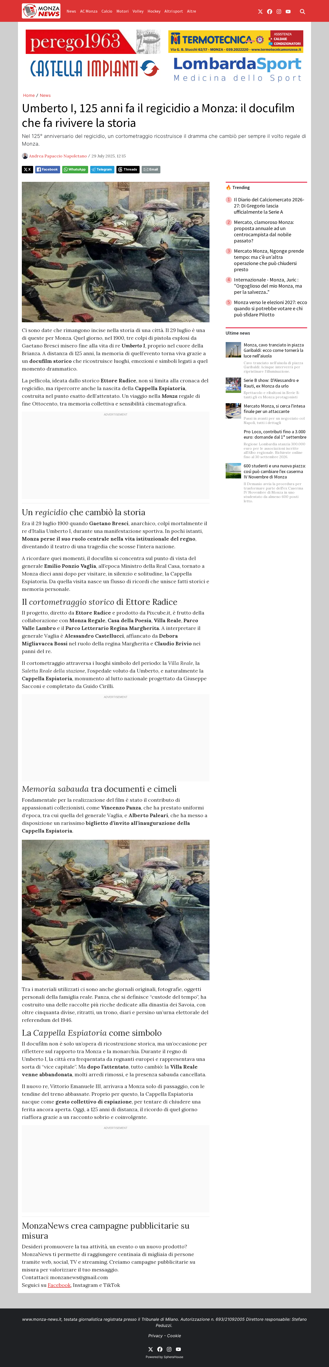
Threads (130, 169)
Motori (122, 11)
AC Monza (88, 11)
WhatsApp (77, 169)
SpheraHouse (173, 1357)
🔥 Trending (238, 187)
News (71, 11)
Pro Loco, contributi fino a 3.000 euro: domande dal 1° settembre (275, 434)
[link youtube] (288, 11)
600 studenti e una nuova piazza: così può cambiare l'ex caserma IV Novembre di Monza (275, 471)
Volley (138, 11)
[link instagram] (279, 11)
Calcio (107, 11)
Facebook (50, 169)
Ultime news (238, 333)
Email (153, 169)
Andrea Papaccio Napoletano (58, 155)
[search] (302, 11)
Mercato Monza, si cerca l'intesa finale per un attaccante (274, 408)
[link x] (260, 11)
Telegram (104, 169)
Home (29, 95)
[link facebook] (269, 11)
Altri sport (173, 11)
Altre (191, 11)
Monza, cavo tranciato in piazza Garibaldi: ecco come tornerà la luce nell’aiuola (274, 350)
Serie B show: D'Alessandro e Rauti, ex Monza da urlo (271, 383)
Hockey (154, 11)
